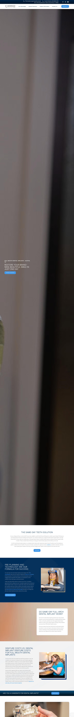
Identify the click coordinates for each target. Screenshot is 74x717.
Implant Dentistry (32, 6)
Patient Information (44, 6)
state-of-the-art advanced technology (14, 589)
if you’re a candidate (29, 574)
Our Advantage (22, 6)
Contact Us (54, 6)
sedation (49, 544)
